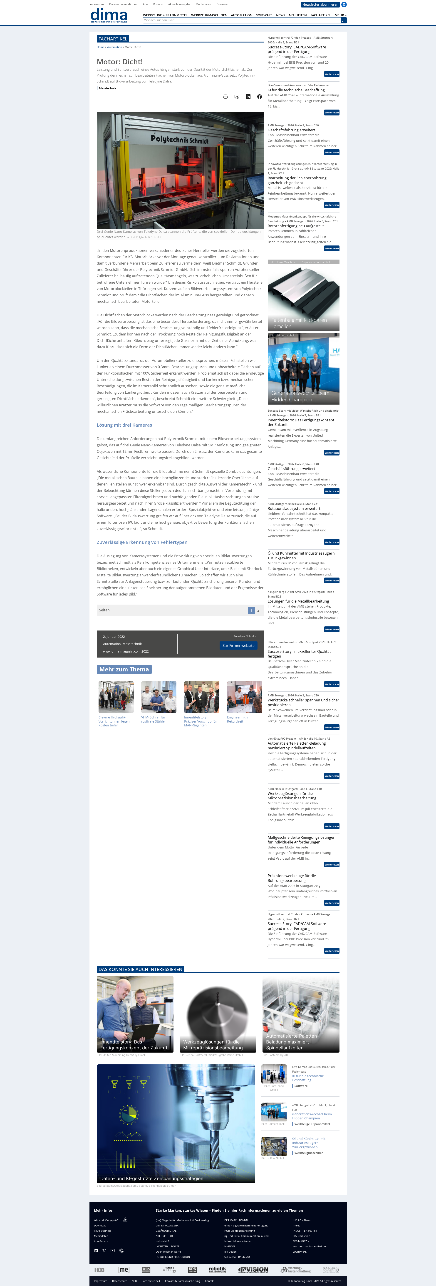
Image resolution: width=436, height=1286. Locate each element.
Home (100, 47)
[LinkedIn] (96, 1251)
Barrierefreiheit (151, 1281)
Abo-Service (101, 1241)
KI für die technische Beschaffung (296, 90)
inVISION (229, 1246)
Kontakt (209, 1281)
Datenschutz (119, 1281)
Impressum (100, 1281)
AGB (134, 1281)
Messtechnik (107, 88)
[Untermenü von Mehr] (346, 15)
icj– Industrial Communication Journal (246, 1236)
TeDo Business (102, 1230)
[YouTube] (112, 1251)
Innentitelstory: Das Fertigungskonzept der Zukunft (301, 422)
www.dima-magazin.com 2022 (126, 651)
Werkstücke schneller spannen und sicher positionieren (303, 702)
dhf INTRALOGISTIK (167, 1225)
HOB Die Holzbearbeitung (239, 1230)
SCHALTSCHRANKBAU (237, 1256)
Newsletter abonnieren (320, 4)
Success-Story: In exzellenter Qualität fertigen (299, 654)
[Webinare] (121, 1251)
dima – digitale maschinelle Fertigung (246, 1225)
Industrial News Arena (237, 1241)
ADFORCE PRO (164, 1236)
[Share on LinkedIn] (248, 96)
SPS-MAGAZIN (301, 1241)
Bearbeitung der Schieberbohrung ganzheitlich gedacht (297, 180)
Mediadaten (101, 1236)
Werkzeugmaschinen (309, 1153)
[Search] (344, 20)
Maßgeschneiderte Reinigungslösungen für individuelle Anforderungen (301, 840)
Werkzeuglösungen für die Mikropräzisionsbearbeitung (292, 796)
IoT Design (230, 1251)
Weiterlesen (332, 74)
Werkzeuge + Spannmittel (312, 1124)
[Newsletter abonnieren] (104, 1251)
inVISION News (301, 1220)
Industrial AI (163, 1241)
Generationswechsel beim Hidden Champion (312, 1116)
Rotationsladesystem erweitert (294, 508)
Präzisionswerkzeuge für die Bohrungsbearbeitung (292, 878)
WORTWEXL (300, 1251)
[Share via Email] (237, 96)
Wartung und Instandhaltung (310, 1246)
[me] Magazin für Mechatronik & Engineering (182, 1220)
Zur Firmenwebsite (239, 645)
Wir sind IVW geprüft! (106, 1220)
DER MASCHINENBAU (236, 1220)
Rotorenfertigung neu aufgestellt (296, 226)
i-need (296, 1225)
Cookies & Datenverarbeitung (182, 1281)
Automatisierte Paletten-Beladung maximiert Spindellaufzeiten (297, 746)
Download (100, 1225)
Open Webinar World (168, 1251)
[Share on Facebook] (259, 96)
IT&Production (301, 1236)
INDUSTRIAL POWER (167, 1246)
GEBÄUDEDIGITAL (166, 1230)
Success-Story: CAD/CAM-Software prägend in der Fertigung (297, 49)
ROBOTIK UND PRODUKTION (173, 1256)
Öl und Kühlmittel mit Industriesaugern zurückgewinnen (301, 555)
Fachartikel (113, 39)
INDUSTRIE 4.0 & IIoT (305, 1230)
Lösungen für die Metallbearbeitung (298, 601)
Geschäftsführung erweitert (291, 130)
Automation (114, 47)
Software (301, 1086)
